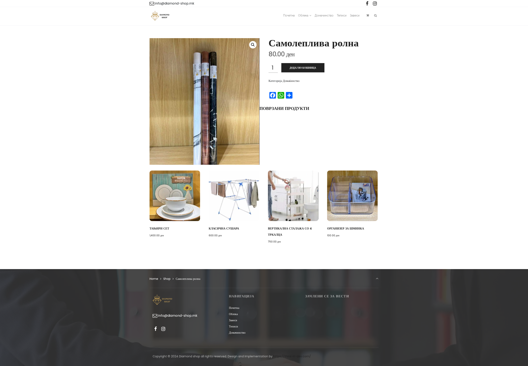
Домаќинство (291, 81)
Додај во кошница (303, 67)
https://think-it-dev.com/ (292, 356)
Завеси (233, 320)
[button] (253, 44)
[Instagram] (374, 3)
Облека (233, 314)
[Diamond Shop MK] (160, 16)
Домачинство (237, 333)
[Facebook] (367, 3)
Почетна (234, 308)
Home (154, 279)
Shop (167, 279)
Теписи (233, 326)
